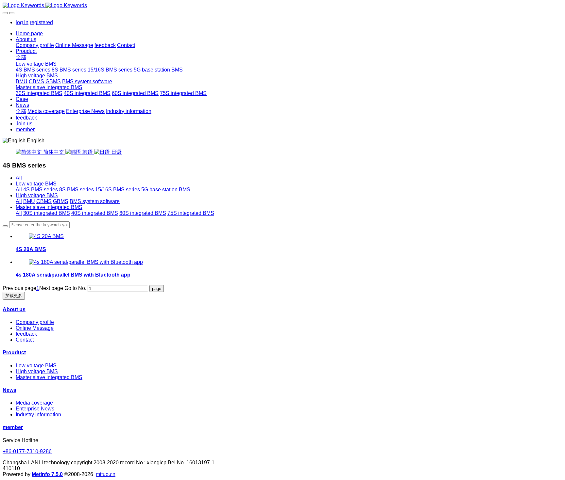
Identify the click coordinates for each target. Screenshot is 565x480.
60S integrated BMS (142, 213)
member (13, 427)
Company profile (35, 322)
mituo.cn (105, 474)
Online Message (35, 328)
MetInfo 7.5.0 (47, 474)
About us (14, 309)
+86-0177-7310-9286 (27, 451)
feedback (26, 334)
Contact (25, 340)
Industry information (38, 414)
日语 (116, 152)
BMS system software (95, 201)
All (19, 178)
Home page (29, 33)
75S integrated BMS (190, 213)
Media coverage (34, 403)
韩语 (87, 152)
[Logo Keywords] (282, 5)
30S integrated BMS (46, 213)
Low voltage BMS (36, 183)
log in (22, 22)
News (9, 390)
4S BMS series (40, 189)
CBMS (44, 201)
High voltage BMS (37, 195)
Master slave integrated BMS (49, 207)
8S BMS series (76, 189)
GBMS (60, 201)
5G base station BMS (165, 189)
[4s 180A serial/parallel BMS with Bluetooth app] (86, 262)
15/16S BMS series (117, 189)
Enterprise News (35, 408)
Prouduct (14, 352)
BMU (29, 201)
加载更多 (13, 295)
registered (41, 22)
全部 (21, 57)
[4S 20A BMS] (46, 236)
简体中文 (53, 152)
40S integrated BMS (94, 213)
